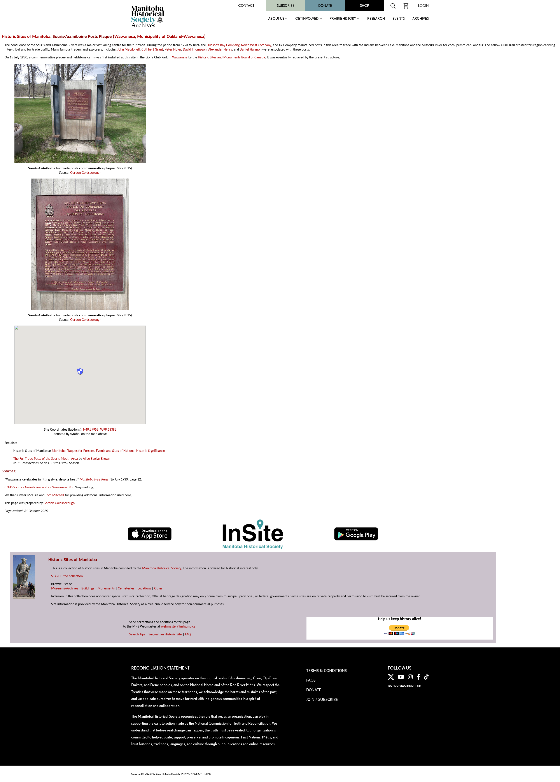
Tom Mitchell (54, 495)
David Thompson (194, 49)
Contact (246, 6)
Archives (420, 19)
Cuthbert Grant (152, 49)
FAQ (188, 634)
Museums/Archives (64, 588)
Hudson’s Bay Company (223, 45)
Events (398, 19)
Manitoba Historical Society (161, 568)
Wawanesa (124, 36)
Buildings (87, 588)
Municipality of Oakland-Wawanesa (170, 36)
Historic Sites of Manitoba (26, 36)
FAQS (310, 680)
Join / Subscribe (322, 700)
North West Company (256, 45)
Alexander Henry (220, 49)
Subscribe (285, 6)
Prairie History (343, 19)
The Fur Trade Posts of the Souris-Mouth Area (45, 459)
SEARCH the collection (67, 576)
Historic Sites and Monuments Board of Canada (231, 57)
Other (158, 588)
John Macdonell (128, 49)
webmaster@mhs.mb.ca (178, 626)
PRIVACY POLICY (191, 773)
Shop (364, 6)
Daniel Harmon (250, 49)
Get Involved (306, 19)
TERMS (207, 773)
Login (423, 6)
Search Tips (137, 634)
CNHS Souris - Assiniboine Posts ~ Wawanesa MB (39, 487)
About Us (276, 19)
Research (376, 19)
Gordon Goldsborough (85, 173)
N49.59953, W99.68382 (99, 429)
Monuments (106, 588)
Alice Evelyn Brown (96, 459)
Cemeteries (126, 588)
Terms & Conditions (326, 671)
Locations (144, 588)
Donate (325, 6)
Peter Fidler (173, 49)
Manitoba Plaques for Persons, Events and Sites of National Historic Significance (108, 451)
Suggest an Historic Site (165, 634)
